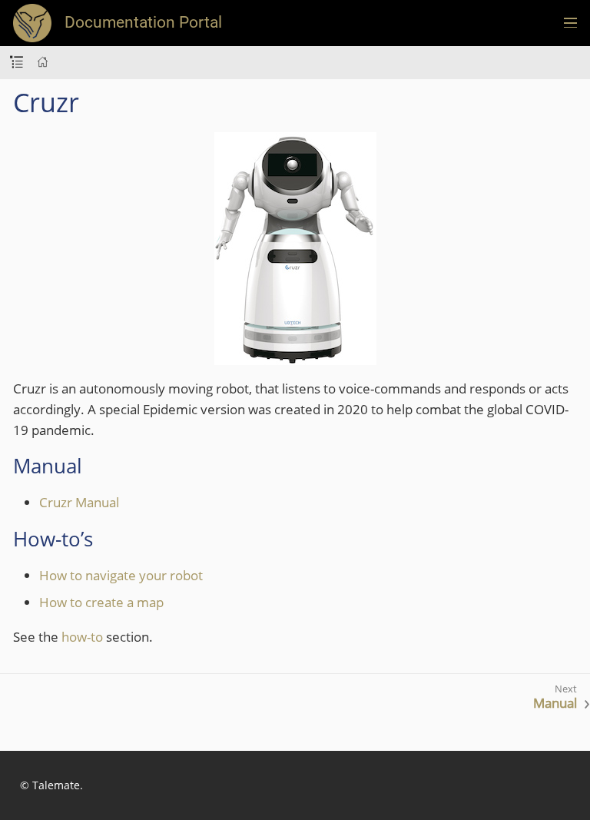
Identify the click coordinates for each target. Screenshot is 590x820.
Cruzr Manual (79, 502)
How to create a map (101, 602)
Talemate (56, 785)
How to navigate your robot (121, 575)
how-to (82, 637)
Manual (555, 703)
